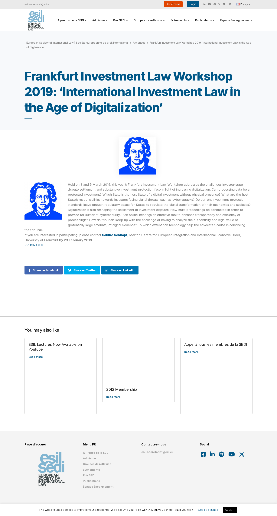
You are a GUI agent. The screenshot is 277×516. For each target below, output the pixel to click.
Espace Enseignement (235, 20)
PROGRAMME (34, 245)
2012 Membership (121, 389)
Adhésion (98, 20)
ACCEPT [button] (230, 509)
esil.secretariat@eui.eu (37, 4)
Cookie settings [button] (208, 509)
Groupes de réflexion (148, 20)
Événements (179, 20)
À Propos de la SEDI (96, 452)
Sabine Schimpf (114, 235)
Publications (203, 20)
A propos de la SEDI (71, 20)
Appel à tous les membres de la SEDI (215, 344)
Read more (35, 356)
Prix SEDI (119, 20)
